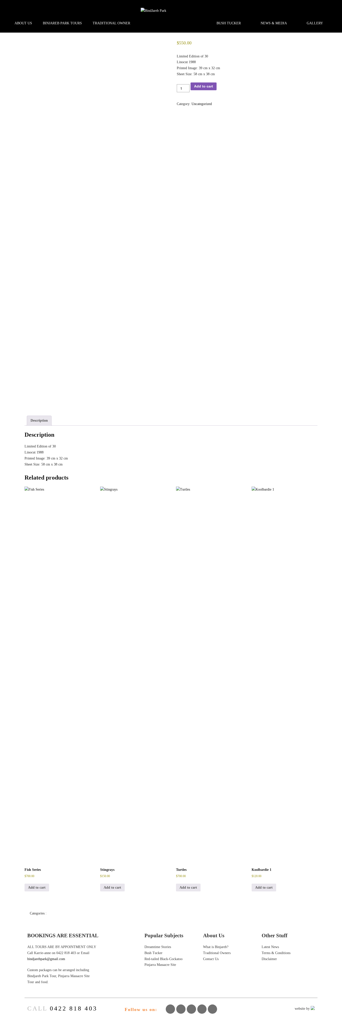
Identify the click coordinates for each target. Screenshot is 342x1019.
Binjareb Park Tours (62, 23)
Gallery (315, 23)
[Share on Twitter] (181, 1009)
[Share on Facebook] (170, 1009)
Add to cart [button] (37, 887)
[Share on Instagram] (202, 1009)
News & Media (274, 23)
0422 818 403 (73, 1008)
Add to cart (203, 86)
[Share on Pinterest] (192, 1009)
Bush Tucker (229, 23)
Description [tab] (39, 420)
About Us (23, 23)
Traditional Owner (111, 23)
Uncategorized (202, 104)
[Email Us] (213, 1009)
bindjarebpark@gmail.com (46, 959)
